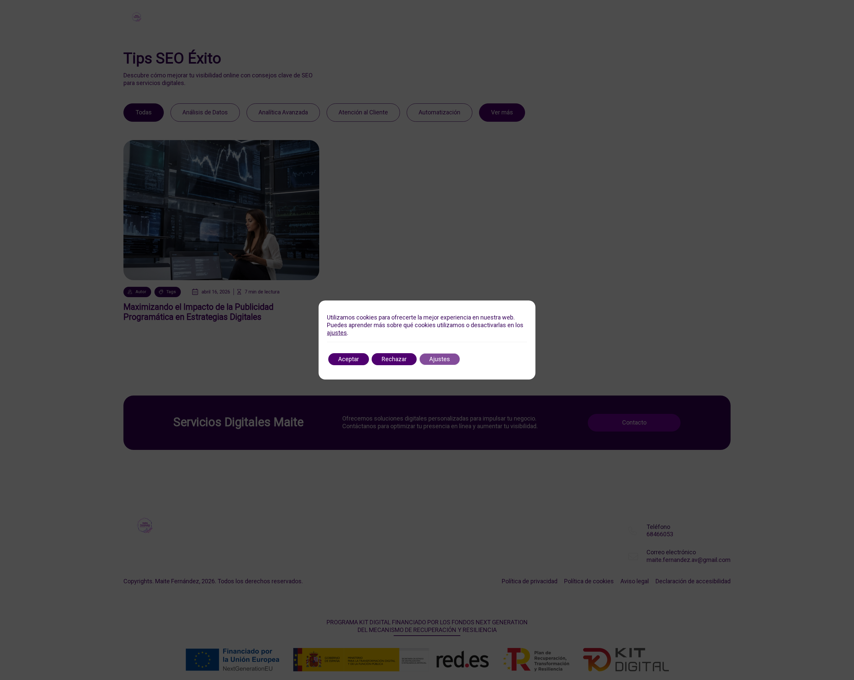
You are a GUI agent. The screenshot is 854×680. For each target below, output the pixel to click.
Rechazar (394, 359)
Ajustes (439, 359)
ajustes (337, 332)
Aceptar (348, 359)
